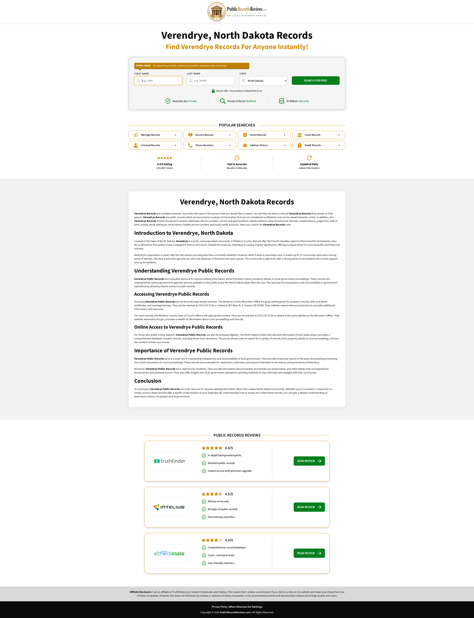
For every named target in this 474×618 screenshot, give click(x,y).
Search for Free (315, 80)
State (242, 73)
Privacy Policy (219, 607)
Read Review (306, 461)
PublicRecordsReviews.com (235, 612)
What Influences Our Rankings (245, 607)
